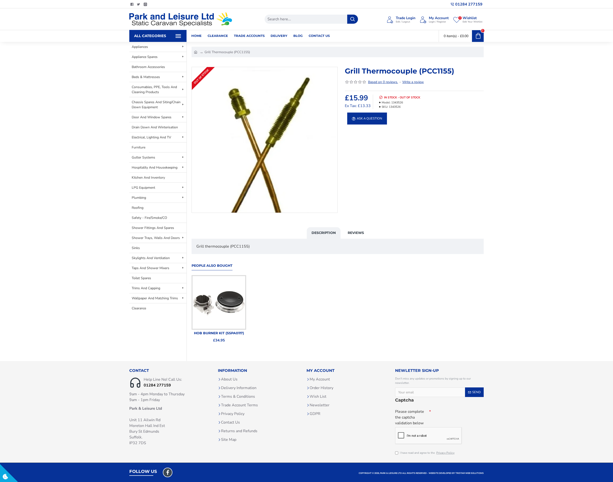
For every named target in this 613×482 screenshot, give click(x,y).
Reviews (356, 233)
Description (324, 233)
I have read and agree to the (427, 453)
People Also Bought (212, 266)
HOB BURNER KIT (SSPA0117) (219, 333)
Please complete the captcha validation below (409, 417)
